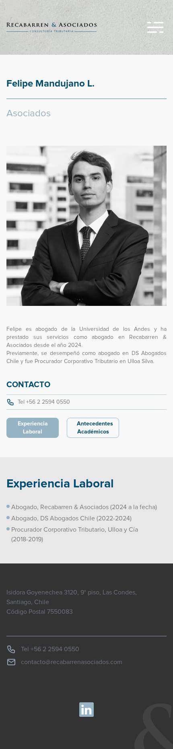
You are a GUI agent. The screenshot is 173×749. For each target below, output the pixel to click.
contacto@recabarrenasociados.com (71, 662)
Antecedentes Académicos (95, 428)
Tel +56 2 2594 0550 (44, 402)
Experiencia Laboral (33, 428)
